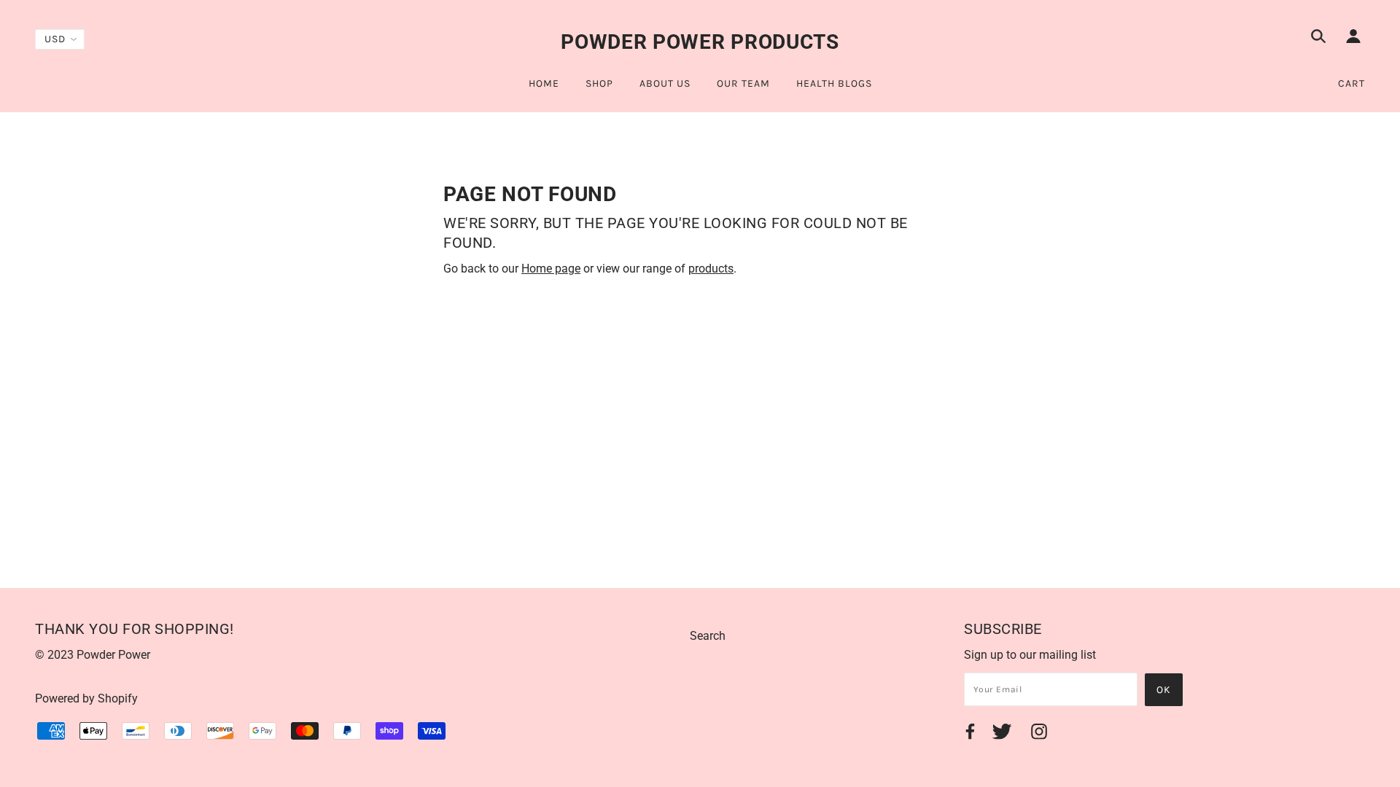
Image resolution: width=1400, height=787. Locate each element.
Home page (550, 268)
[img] (1318, 38)
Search (708, 636)
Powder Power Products (700, 42)
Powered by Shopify (86, 698)
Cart (1351, 83)
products (711, 268)
